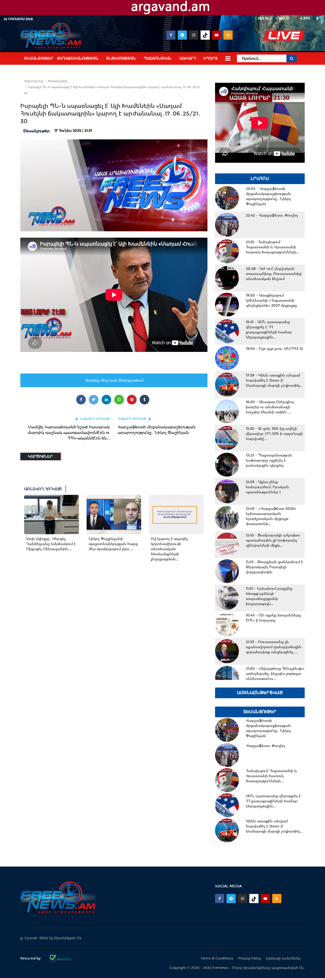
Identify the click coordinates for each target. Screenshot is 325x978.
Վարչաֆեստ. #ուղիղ (272, 215)
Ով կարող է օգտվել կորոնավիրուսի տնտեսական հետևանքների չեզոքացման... (169, 548)
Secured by (31, 958)
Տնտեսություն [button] (121, 58)
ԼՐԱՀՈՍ (260, 178)
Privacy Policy (249, 958)
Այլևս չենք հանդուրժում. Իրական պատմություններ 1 (267, 487)
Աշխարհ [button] (187, 58)
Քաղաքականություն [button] (78, 58)
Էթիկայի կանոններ (283, 958)
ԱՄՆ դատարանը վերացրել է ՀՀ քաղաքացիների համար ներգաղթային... (269, 329)
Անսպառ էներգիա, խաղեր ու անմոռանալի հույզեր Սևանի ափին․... (270, 407)
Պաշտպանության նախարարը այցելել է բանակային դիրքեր (269, 460)
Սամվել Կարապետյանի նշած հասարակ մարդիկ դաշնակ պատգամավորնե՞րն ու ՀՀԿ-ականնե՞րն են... (69, 433)
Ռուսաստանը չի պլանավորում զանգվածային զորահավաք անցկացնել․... (274, 647)
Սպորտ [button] (210, 58)
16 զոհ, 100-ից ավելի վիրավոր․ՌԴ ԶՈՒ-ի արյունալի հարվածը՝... (274, 433)
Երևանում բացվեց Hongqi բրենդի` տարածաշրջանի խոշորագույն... (269, 596)
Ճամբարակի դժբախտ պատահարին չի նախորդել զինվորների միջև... (273, 540)
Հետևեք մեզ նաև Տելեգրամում (114, 380)
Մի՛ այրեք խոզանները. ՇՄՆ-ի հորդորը (274, 618)
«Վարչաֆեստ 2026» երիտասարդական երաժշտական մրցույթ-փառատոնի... (271, 516)
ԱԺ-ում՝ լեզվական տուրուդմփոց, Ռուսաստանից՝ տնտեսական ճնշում (274, 273)
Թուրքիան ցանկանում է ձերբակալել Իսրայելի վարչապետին (274, 567)
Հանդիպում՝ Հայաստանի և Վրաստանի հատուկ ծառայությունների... (272, 247)
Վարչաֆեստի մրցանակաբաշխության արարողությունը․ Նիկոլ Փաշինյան (157, 430)
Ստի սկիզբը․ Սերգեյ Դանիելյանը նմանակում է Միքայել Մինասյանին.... (51, 543)
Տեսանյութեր (57, 81)
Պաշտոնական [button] (158, 58)
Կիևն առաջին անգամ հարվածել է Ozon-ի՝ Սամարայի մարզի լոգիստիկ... (274, 380)
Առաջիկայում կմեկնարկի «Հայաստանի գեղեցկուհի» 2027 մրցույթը (271, 300)
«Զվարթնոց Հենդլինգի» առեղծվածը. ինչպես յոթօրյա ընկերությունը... (275, 673)
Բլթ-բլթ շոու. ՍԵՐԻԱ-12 (274, 348)
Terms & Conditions (217, 958)
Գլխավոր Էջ (33, 81)
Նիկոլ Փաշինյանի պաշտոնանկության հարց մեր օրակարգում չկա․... (113, 543)
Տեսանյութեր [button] (38, 58)
